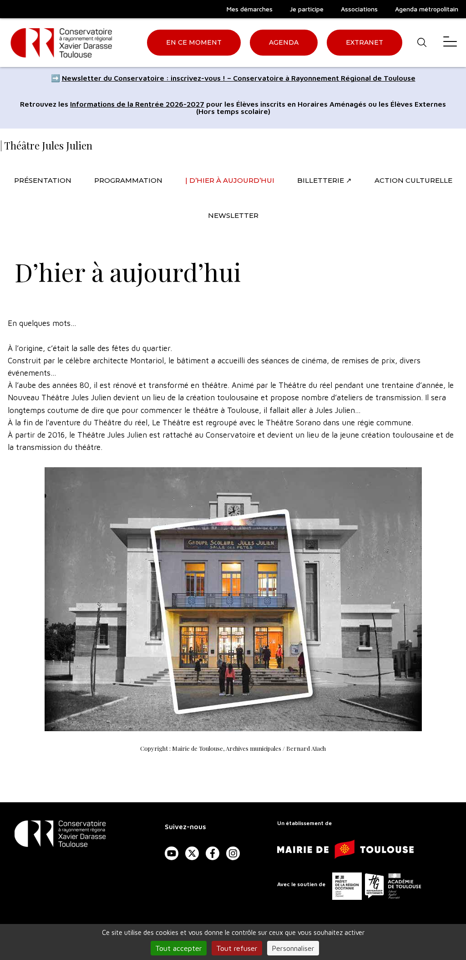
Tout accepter (178, 948)
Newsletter (233, 215)
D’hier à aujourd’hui (231, 180)
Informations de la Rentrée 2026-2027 (137, 104)
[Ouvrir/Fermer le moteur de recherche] (421, 42)
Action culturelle (413, 180)
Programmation (128, 180)
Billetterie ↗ (324, 180)
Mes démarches (250, 9)
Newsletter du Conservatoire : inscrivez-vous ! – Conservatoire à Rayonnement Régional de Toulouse (238, 78)
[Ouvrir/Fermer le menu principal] (450, 42)
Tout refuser (237, 948)
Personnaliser (293, 948)
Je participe (307, 9)
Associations (359, 9)
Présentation (42, 180)
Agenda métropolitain (426, 9)
